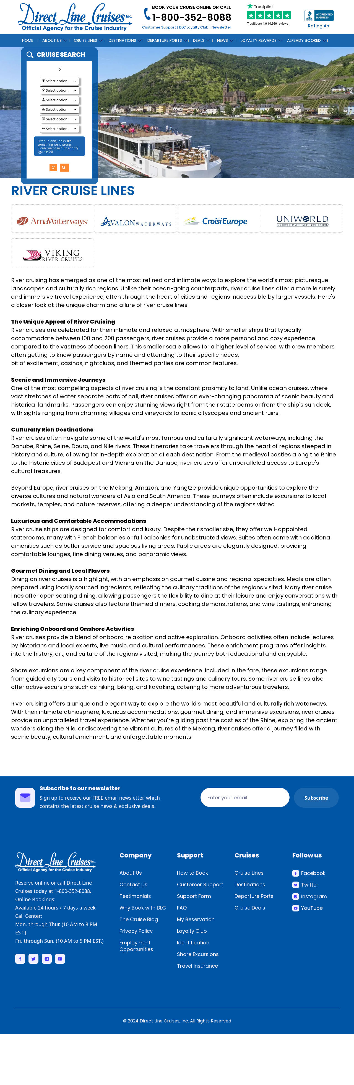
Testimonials (135, 896)
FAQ (182, 907)
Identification (193, 942)
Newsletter (221, 27)
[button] (53, 39)
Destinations (250, 884)
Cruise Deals (250, 907)
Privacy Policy (136, 931)
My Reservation (196, 919)
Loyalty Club (192, 931)
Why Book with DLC (142, 907)
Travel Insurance (197, 965)
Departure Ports (254, 896)
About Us (130, 872)
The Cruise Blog (138, 919)
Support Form (194, 896)
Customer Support (159, 27)
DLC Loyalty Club (194, 27)
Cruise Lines (249, 872)
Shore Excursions (198, 954)
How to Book (192, 872)
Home (27, 40)
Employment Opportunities (136, 946)
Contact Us (133, 884)
